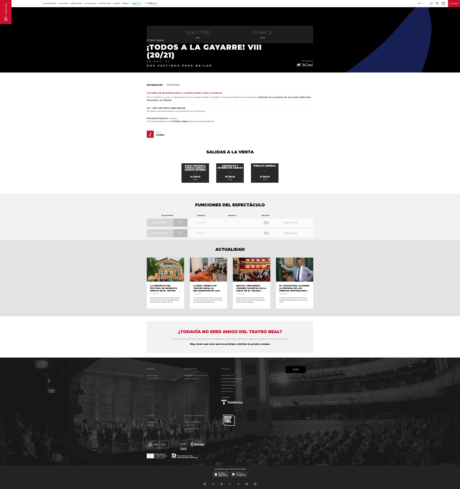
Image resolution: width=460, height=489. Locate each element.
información (155, 85)
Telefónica (232, 401)
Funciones (173, 85)
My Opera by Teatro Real (191, 378)
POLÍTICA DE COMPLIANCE (228, 382)
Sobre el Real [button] (76, 3)
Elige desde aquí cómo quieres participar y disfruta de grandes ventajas (230, 344)
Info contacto (151, 422)
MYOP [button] (147, 3)
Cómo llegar (151, 425)
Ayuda (296, 369)
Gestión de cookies (227, 391)
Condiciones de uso (227, 375)
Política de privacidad (228, 385)
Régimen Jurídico (189, 425)
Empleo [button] (125, 3)
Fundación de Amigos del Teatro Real (196, 375)
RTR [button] (132, 3)
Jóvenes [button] (116, 3)
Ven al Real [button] (63, 3)
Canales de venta (152, 375)
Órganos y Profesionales (192, 422)
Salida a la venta (152, 378)
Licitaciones (188, 431)
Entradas (454, 3)
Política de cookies (227, 388)
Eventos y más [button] (105, 3)
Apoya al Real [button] (90, 3)
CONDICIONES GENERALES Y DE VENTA (232, 378)
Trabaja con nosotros (191, 428)
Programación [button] (49, 3)
